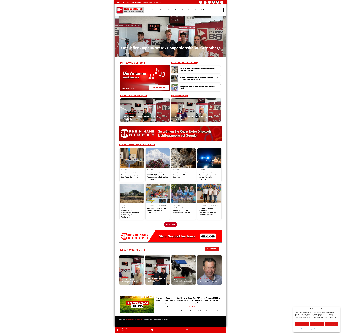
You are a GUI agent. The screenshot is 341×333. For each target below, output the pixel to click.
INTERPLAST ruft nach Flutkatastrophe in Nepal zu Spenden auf (157, 177)
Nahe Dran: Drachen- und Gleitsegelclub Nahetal (131, 281)
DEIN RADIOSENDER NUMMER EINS (139, 2)
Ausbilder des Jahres (130, 113)
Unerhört (151, 275)
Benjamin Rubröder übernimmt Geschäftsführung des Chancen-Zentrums (207, 211)
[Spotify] (205, 2)
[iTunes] (213, 2)
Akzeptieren (302, 324)
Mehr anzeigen (170, 224)
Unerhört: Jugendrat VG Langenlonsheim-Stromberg (156, 280)
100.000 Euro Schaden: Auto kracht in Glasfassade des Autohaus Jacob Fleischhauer (199, 78)
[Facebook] (221, 2)
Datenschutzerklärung (306, 329)
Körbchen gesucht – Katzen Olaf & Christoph (163, 47)
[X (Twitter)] (200, 2)
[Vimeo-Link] (130, 10)
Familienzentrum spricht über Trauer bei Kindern (130, 176)
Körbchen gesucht (127, 43)
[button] (337, 309)
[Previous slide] (116, 36)
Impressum (329, 329)
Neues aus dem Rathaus (206, 278)
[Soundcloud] (209, 2)
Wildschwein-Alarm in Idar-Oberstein (183, 176)
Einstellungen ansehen (332, 324)
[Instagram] (217, 2)
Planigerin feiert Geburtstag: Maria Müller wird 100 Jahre (197, 87)
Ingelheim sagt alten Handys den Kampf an (181, 212)
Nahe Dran (178, 113)
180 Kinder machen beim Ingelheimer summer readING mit (156, 210)
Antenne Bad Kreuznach (134, 319)
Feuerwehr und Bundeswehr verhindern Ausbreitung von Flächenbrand (130, 214)
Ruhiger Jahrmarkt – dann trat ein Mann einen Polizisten (209, 177)
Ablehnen (316, 324)
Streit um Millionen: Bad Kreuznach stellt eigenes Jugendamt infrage (197, 69)
